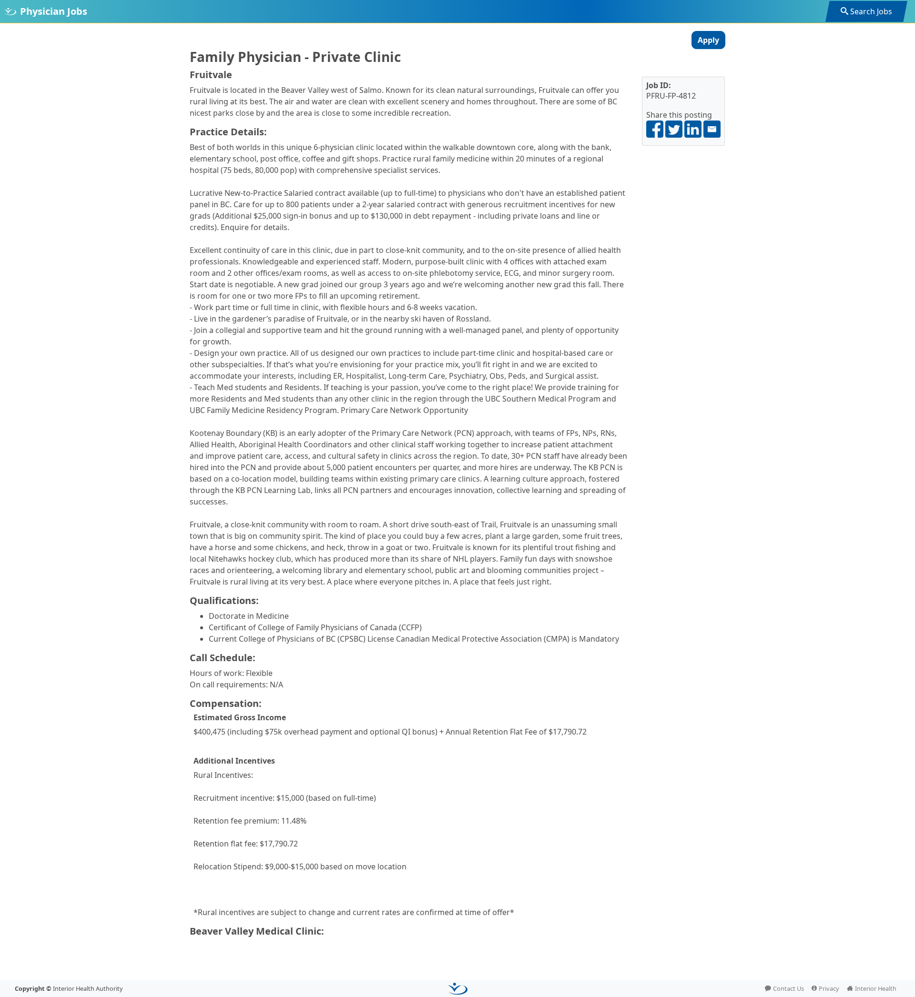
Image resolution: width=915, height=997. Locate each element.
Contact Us (788, 988)
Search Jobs (871, 11)
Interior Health (875, 988)
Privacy (829, 988)
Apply (708, 40)
